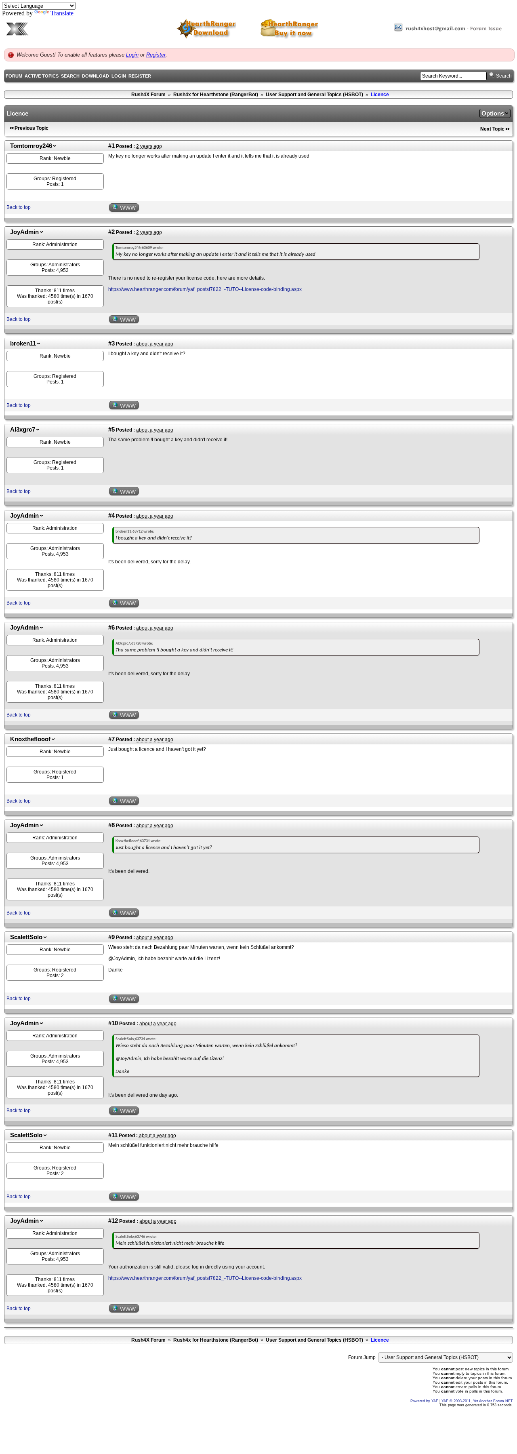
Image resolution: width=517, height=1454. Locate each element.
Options (492, 113)
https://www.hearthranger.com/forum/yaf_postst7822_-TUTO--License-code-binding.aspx (205, 289)
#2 (111, 232)
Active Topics (42, 76)
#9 (111, 937)
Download (95, 76)
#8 (111, 825)
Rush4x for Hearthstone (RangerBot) (215, 94)
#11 (113, 1135)
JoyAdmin (24, 232)
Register (156, 55)
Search (70, 76)
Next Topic (492, 129)
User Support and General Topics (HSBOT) (314, 94)
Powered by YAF (424, 1401)
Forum (14, 76)
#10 (113, 1023)
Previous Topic (31, 128)
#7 (111, 739)
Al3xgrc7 (22, 429)
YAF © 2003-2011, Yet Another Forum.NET (477, 1401)
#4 (111, 515)
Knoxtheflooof (30, 739)
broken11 (23, 343)
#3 (111, 343)
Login (132, 55)
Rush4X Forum (148, 94)
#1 (111, 146)
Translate (62, 13)
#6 (111, 627)
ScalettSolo (26, 937)
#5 (111, 429)
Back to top (18, 207)
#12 (113, 1221)
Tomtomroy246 (31, 146)
